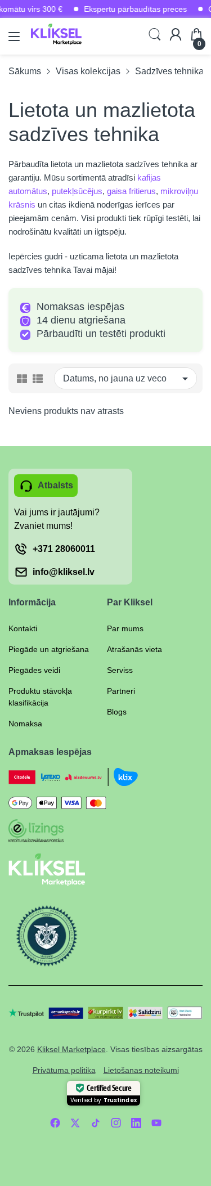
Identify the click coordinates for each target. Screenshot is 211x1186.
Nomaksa (25, 723)
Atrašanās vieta (134, 649)
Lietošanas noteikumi (141, 1070)
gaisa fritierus (131, 191)
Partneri (121, 690)
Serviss (120, 670)
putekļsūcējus (77, 191)
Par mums (125, 628)
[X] (75, 1123)
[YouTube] (156, 1123)
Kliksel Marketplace (71, 1049)
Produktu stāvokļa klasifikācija (40, 696)
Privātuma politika (64, 1070)
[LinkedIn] (136, 1123)
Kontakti (22, 628)
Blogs (117, 711)
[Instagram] (116, 1123)
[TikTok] (95, 1123)
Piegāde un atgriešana (48, 649)
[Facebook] (55, 1123)
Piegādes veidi (34, 670)
